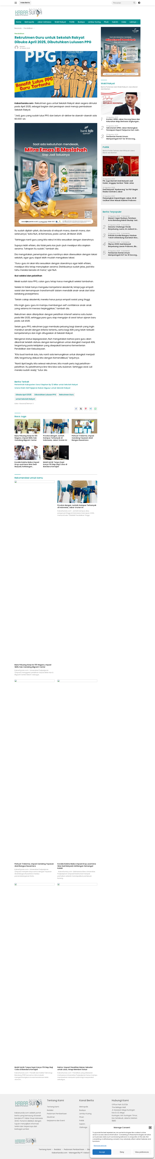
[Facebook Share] (76, 409)
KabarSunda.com (59, 1152)
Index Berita (25, 2)
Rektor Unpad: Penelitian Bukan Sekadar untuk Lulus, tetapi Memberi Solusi (75, 1068)
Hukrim (115, 22)
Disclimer (51, 1117)
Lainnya (133, 22)
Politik (71, 22)
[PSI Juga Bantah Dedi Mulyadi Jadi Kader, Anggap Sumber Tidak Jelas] (121, 166)
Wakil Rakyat (60, 22)
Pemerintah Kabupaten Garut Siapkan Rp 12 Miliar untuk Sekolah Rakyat (46, 384)
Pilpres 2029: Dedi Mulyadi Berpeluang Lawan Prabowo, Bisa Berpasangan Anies (123, 245)
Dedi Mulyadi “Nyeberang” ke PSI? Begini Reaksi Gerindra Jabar (120, 190)
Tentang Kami (53, 1107)
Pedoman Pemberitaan (57, 1113)
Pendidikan (19, 33)
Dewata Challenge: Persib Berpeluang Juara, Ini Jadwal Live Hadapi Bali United (123, 228)
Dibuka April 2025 (23, 394)
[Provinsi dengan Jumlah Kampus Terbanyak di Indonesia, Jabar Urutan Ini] (56, 426)
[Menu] (16, 3)
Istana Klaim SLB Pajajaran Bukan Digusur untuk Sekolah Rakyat (42, 388)
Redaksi (22, 46)
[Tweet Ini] (81, 409)
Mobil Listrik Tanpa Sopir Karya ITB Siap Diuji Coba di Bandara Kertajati (55, 464)
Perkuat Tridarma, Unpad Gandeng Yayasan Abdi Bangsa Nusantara (83, 438)
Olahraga (83, 1127)
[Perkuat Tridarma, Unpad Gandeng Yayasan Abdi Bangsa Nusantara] (84, 426)
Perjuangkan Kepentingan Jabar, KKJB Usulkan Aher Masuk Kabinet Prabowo (119, 199)
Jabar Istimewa (44, 22)
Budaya (81, 22)
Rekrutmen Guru (66, 394)
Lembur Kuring (94, 22)
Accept (102, 1152)
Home (18, 22)
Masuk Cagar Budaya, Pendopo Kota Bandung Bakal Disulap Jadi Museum (123, 219)
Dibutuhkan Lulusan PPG (45, 394)
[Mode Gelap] (139, 3)
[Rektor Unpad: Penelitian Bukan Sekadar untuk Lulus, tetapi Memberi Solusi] (77, 974)
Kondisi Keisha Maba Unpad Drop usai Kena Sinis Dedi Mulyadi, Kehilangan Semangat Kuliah (27, 464)
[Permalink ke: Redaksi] (16, 47)
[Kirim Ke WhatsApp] (95, 409)
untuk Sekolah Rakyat (25, 399)
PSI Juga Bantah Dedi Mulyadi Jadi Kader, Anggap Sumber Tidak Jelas (118, 182)
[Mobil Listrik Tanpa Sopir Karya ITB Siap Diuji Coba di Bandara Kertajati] (56, 452)
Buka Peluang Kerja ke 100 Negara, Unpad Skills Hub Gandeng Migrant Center (26, 438)
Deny (122, 1152)
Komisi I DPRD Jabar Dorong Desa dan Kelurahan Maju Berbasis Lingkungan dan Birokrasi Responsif (123, 120)
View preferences (142, 1152)
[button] (150, 1127)
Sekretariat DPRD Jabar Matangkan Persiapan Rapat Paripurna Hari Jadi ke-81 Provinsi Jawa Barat (122, 129)
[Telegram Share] (90, 409)
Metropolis (29, 22)
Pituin (106, 22)
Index (123, 22)
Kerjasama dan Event (56, 1120)
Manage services (100, 1146)
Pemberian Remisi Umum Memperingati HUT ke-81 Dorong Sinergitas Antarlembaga (120, 137)
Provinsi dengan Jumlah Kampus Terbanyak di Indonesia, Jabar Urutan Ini (55, 438)
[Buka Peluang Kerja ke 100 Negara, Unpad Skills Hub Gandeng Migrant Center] (27, 426)
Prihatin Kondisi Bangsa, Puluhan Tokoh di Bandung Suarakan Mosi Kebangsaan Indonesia (123, 236)
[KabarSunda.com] (28, 12)
